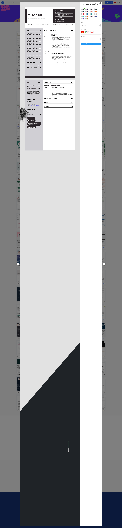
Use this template (90, 43)
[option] (84, 25)
